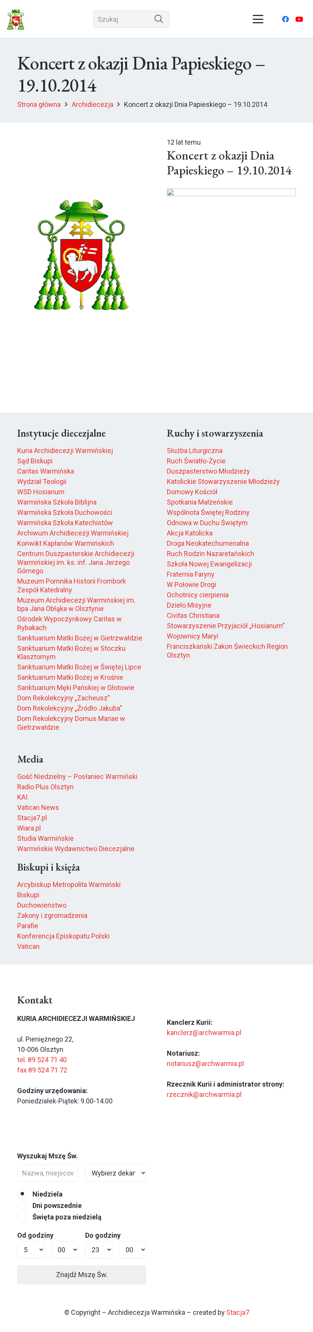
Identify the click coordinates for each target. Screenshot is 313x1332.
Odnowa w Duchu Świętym (207, 523)
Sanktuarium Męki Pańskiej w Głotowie (75, 688)
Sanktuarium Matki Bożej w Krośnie (70, 677)
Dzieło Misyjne (189, 605)
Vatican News (38, 807)
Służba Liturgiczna (195, 451)
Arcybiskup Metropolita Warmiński (69, 884)
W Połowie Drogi (191, 585)
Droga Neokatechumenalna (208, 543)
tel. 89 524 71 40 (42, 1060)
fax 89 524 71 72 (42, 1070)
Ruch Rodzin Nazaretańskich (210, 554)
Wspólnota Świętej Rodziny (208, 512)
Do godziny (103, 1235)
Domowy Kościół (192, 492)
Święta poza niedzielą (66, 1217)
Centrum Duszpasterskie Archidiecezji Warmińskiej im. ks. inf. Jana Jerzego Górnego (75, 562)
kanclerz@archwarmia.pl (204, 1033)
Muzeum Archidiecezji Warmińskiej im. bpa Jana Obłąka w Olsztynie (76, 604)
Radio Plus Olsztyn (45, 787)
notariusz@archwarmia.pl (205, 1063)
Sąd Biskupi (35, 461)
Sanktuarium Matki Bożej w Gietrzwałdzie (79, 638)
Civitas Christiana (193, 615)
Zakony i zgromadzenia (52, 915)
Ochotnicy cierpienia (198, 595)
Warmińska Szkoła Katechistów (65, 523)
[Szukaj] (158, 19)
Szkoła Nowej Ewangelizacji (209, 564)
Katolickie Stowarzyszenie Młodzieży (223, 481)
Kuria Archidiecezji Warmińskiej (65, 451)
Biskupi (28, 895)
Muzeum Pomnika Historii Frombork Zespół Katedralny (71, 585)
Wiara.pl (29, 828)
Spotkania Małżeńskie (200, 502)
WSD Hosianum (41, 492)
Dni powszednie (56, 1205)
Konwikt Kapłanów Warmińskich (65, 543)
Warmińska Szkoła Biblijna (57, 502)
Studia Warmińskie (45, 838)
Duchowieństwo (41, 905)
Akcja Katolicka (190, 533)
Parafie (27, 926)
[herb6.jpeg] (16, 19)
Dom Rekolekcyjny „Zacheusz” (63, 698)
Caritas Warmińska (45, 471)
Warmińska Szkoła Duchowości (64, 512)
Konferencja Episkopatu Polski (63, 936)
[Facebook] (285, 19)
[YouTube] (299, 19)
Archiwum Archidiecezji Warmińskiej (73, 533)
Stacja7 (237, 1312)
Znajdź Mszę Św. (82, 1275)
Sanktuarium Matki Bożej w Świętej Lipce (79, 667)
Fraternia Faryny (191, 574)
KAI (22, 797)
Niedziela (47, 1194)
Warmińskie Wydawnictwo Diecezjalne (75, 849)
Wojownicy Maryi (192, 636)
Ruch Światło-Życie (196, 461)
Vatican (28, 946)
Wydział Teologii (41, 481)
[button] (258, 19)
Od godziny (35, 1235)
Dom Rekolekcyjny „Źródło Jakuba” (69, 708)
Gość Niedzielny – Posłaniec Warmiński (77, 776)
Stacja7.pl (32, 818)
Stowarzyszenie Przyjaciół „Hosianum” (226, 626)
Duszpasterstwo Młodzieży (208, 471)
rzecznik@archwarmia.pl (204, 1094)
